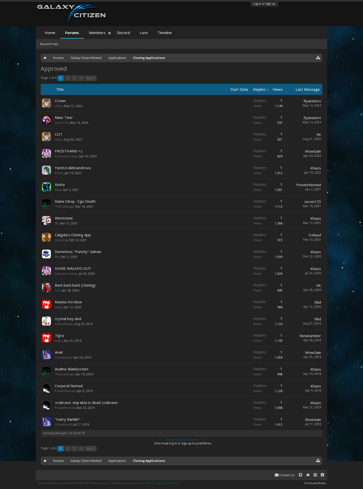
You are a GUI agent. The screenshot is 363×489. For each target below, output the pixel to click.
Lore (144, 32)
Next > (90, 78)
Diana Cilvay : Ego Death (75, 201)
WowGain (313, 151)
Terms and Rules (315, 483)
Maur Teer (64, 117)
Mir (57, 257)
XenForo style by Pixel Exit (162, 483)
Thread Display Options (181, 439)
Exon (58, 190)
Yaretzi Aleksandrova (73, 167)
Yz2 (57, 290)
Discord (123, 32)
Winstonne (64, 218)
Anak (59, 352)
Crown (60, 100)
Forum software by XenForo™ (73, 483)
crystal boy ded (68, 318)
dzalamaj (61, 240)
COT (58, 134)
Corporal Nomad (69, 385)
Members (97, 32)
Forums (72, 32)
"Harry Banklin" (67, 419)
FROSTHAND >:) (68, 150)
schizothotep (64, 324)
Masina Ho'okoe (68, 301)
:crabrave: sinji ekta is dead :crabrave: (86, 402)
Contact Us (287, 475)
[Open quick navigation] (318, 57)
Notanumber (310, 335)
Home (50, 32)
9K (318, 134)
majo (58, 307)
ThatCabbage (64, 206)
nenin (58, 106)
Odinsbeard (63, 357)
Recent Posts (49, 44)
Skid (317, 302)
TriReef (314, 235)
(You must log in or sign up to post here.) (182, 443)
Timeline (165, 32)
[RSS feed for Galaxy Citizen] (322, 475)
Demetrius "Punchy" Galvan (78, 251)
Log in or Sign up (264, 3)
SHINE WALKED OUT (73, 268)
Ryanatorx (312, 100)
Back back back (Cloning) (75, 285)
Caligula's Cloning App (73, 234)
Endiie (59, 173)
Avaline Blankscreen (71, 368)
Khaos (315, 167)
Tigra (59, 335)
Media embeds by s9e (127, 483)
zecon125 (61, 123)
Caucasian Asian (66, 156)
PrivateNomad (308, 184)
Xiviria (60, 184)
